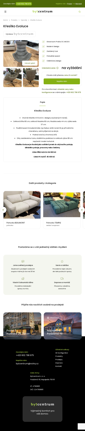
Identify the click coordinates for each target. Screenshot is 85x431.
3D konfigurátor (61, 353)
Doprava (59, 363)
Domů (5, 20)
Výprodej (24, 20)
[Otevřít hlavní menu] (5, 12)
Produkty (14, 20)
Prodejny (59, 359)
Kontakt (58, 366)
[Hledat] (80, 12)
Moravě (78, 3)
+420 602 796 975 (24, 4)
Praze (69, 3)
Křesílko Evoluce (36, 20)
